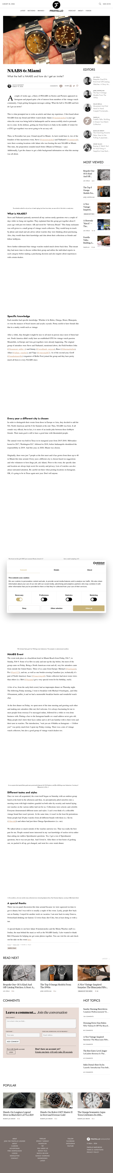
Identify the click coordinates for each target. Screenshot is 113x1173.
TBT (42, 1146)
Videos (88, 11)
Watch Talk (12, 948)
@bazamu (29, 679)
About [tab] (89, 570)
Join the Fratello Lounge (14, 1141)
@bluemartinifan (68, 349)
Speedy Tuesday (42, 1141)
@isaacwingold (38, 676)
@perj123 (15, 672)
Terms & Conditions (95, 1150)
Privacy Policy (93, 1152)
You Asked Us (42, 1148)
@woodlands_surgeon (45, 349)
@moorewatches (47, 139)
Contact (14, 1158)
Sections (31, 11)
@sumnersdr (72, 139)
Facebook (70, 1141)
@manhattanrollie (15, 356)
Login (11, 1052)
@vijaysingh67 (43, 352)
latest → (106, 959)
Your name (9, 1031)
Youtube (70, 1146)
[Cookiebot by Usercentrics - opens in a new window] (95, 563)
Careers (14, 1146)
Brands (41, 11)
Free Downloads (15, 1151)
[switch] (44, 599)
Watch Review (42, 1153)
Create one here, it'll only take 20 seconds (54, 1051)
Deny (24, 608)
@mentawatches (59, 117)
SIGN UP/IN (107, 4)
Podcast (72, 11)
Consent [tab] (23, 570)
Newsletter (14, 1156)
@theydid (12, 821)
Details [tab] (56, 570)
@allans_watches (20, 352)
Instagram (70, 1143)
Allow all (89, 608)
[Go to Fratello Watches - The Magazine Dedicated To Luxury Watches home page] (56, 2)
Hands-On (42, 1143)
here (29, 939)
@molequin (71, 668)
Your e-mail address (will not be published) (55, 1031)
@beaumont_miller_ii (17, 349)
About (80, 11)
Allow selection (56, 608)
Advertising (15, 1148)
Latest (22, 11)
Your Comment (10, 1017)
